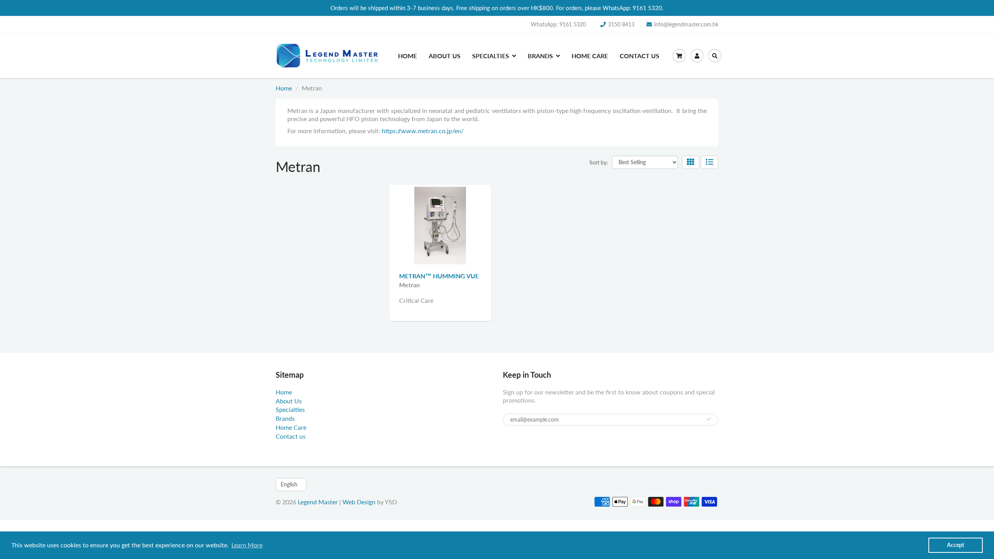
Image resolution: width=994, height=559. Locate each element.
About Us (445, 55)
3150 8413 (621, 24)
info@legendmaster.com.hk (686, 24)
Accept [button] (955, 545)
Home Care (590, 55)
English (289, 484)
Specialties (490, 55)
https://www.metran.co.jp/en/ (423, 130)
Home (407, 55)
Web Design (358, 501)
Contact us (639, 55)
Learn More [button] (246, 545)
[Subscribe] (708, 419)
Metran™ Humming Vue (439, 276)
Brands (540, 55)
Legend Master (318, 501)
